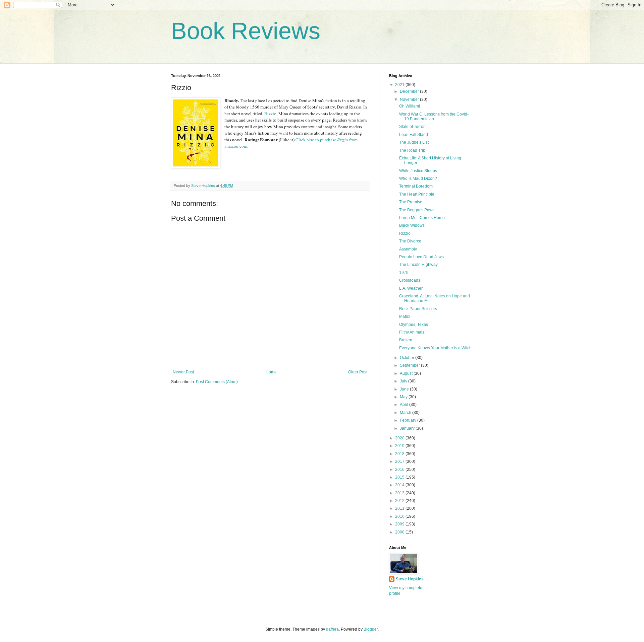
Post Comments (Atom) (217, 381)
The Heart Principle (416, 194)
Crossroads (409, 280)
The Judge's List (414, 142)
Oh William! (409, 106)
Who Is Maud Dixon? (418, 178)
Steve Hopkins (410, 579)
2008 (400, 532)
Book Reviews (245, 31)
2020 (400, 438)
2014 (400, 485)
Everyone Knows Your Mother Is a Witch (435, 348)
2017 (400, 461)
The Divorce (410, 241)
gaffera (332, 629)
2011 (400, 508)
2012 (400, 500)
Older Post (357, 372)
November (410, 99)
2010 (400, 516)
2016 (400, 469)
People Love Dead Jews (421, 257)
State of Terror (412, 126)
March (406, 412)
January (408, 428)
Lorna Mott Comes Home (422, 217)
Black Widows (412, 225)
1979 (404, 272)
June (405, 389)
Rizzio (270, 114)
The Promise (410, 202)
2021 (400, 84)
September (410, 365)
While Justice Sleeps (418, 170)
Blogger (371, 629)
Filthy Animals (411, 332)
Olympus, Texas (413, 324)
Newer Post (183, 372)
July (404, 381)
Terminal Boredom (416, 186)
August (407, 373)
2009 (400, 524)
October (407, 357)
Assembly (408, 249)
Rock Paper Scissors (418, 308)
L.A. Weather (411, 288)
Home (271, 372)
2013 (400, 493)
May (404, 397)
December (410, 91)
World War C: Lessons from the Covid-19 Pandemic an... (434, 116)
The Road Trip (412, 150)
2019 (400, 445)
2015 (400, 477)
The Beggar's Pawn (417, 210)
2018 (400, 453)
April (404, 404)
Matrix (404, 316)
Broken (405, 340)
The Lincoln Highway (418, 264)
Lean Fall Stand (413, 134)
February (408, 420)
